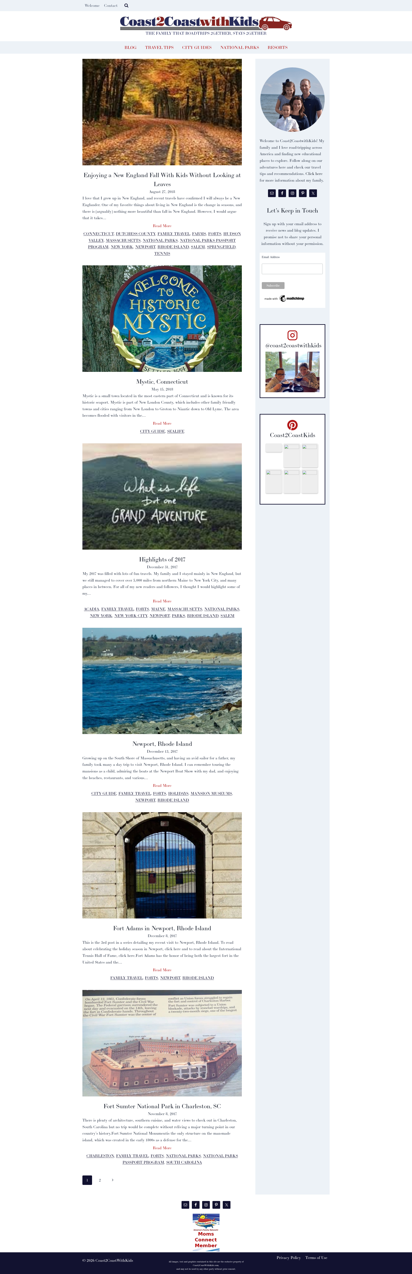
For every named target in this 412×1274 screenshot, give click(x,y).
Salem (198, 246)
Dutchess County (135, 233)
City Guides (197, 47)
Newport (145, 246)
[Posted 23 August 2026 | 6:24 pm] (291, 455)
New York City (130, 615)
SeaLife (175, 431)
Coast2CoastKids (292, 435)
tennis (162, 253)
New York (122, 246)
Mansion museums (211, 793)
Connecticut (98, 233)
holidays (178, 793)
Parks (178, 615)
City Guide (152, 431)
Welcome (92, 5)
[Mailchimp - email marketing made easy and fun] (284, 298)
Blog (130, 47)
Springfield (221, 246)
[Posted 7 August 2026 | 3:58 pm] (309, 481)
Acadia (91, 609)
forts (214, 233)
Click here (314, 173)
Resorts (278, 47)
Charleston (100, 1155)
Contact (111, 5)
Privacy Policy (289, 1257)
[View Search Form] (126, 5)
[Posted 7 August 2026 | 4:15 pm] (309, 455)
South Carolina (184, 1162)
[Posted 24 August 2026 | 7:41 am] (273, 447)
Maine (158, 609)
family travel (174, 233)
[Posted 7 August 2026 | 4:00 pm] (273, 481)
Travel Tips (159, 47)
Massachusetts (123, 240)
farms (199, 233)
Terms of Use (316, 1257)
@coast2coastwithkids (293, 345)
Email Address (271, 257)
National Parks (239, 47)
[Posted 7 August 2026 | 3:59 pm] (291, 481)
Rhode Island (173, 246)
